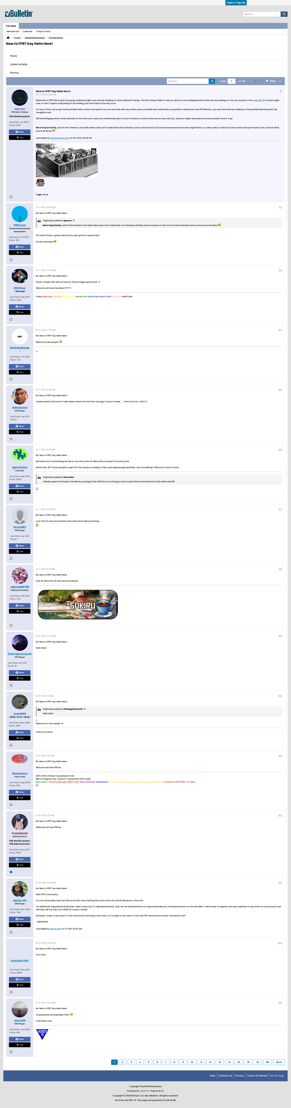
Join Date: (14, 122)
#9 (280, 636)
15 (239, 1062)
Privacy (239, 1075)
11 (201, 1062)
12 (210, 1062)
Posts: (12, 125)
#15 (280, 1002)
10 (192, 1062)
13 (220, 1062)
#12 (280, 815)
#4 (280, 330)
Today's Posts (43, 31)
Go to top (277, 1075)
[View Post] (73, 220)
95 (267, 1062)
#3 (280, 270)
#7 (280, 509)
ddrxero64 (55, 928)
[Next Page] (255, 81)
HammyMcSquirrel (59, 138)
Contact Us (225, 1075)
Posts (13, 56)
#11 (280, 755)
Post (21, 137)
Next (279, 1062)
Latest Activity (18, 64)
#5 (280, 389)
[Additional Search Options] (279, 14)
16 (248, 1062)
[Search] (284, 14)
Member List (13, 31)
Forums (11, 26)
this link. (258, 100)
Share (21, 132)
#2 (280, 207)
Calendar (27, 31)
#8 (280, 569)
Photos (14, 72)
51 (257, 1062)
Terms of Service (257, 1075)
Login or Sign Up (236, 2)
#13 (280, 882)
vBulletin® (145, 1090)
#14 (280, 942)
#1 (280, 91)
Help (212, 1075)
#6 (280, 449)
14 (229, 1062)
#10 (280, 695)
